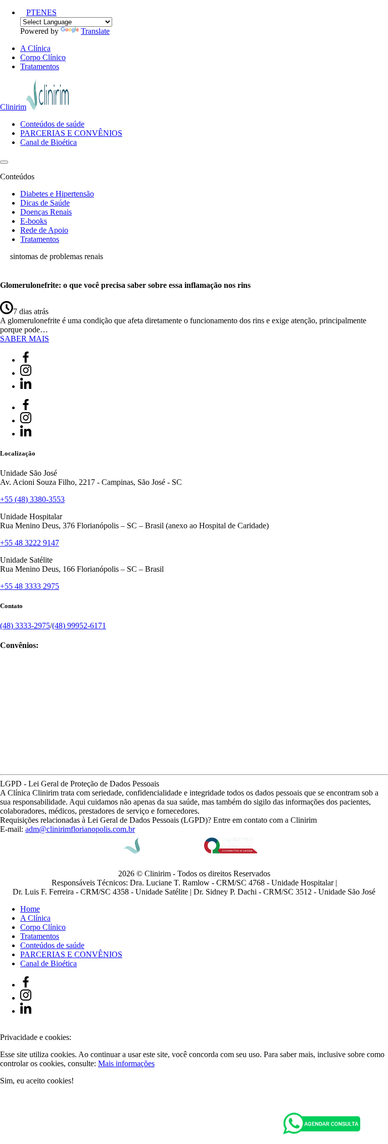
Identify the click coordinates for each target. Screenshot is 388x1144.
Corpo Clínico (43, 57)
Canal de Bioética (48, 142)
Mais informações (126, 1063)
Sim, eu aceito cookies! (37, 1080)
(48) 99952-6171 (79, 625)
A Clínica (35, 48)
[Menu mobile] (4, 162)
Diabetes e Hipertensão (57, 193)
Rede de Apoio (44, 230)
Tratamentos (39, 66)
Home (30, 909)
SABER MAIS (24, 338)
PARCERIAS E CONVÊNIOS (71, 133)
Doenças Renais (46, 212)
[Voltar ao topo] (4, 1028)
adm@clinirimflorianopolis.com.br (80, 829)
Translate (95, 31)
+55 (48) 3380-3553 (32, 499)
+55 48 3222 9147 (29, 542)
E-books (33, 221)
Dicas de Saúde (45, 202)
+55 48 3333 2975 (29, 586)
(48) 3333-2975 (25, 625)
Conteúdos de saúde (52, 124)
